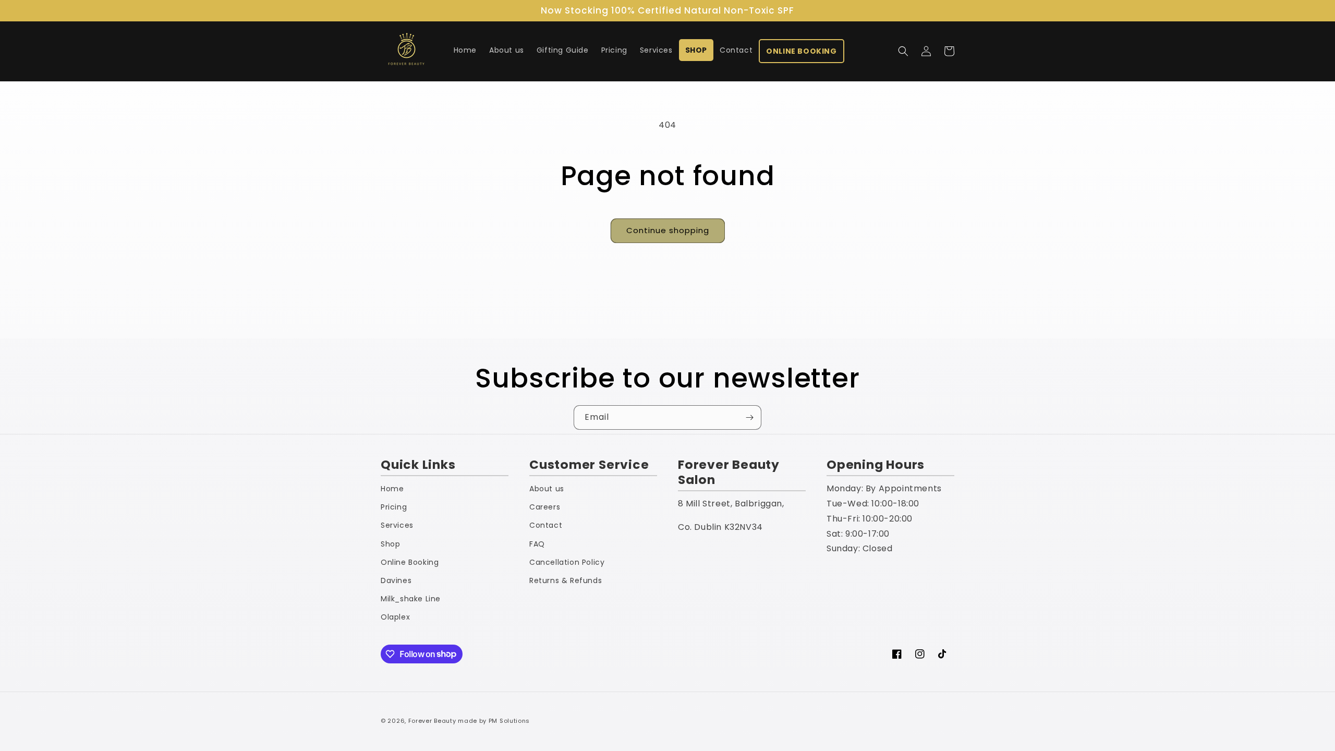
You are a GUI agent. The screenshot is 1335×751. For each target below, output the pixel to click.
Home (392, 488)
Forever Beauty (432, 721)
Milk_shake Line (411, 598)
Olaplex (395, 617)
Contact (545, 525)
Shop (390, 544)
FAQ (537, 544)
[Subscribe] (749, 417)
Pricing (394, 507)
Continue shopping (667, 230)
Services (397, 525)
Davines (396, 580)
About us (546, 488)
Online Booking (410, 562)
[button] (903, 51)
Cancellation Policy (566, 562)
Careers (544, 507)
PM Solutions (509, 721)
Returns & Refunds (565, 580)
